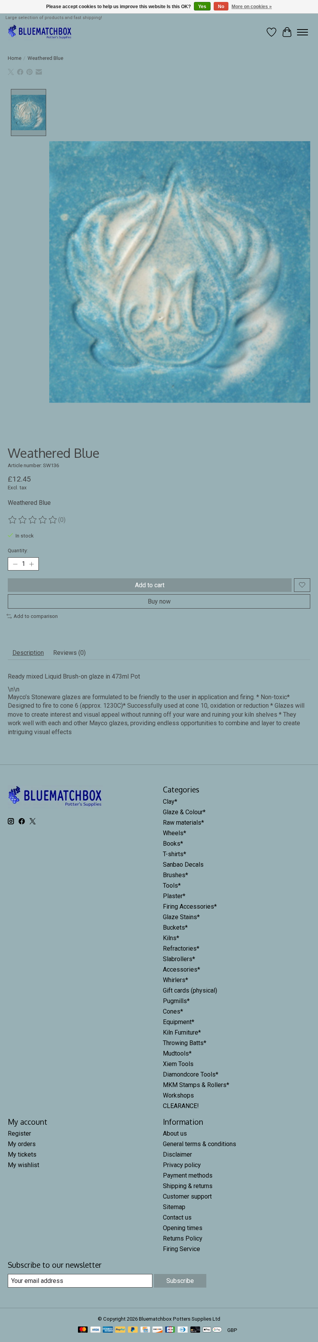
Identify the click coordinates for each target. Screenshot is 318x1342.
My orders (22, 1144)
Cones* (173, 1011)
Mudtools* (177, 1053)
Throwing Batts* (184, 1043)
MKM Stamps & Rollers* (196, 1085)
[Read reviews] (33, 520)
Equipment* (178, 1022)
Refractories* (181, 948)
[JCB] (170, 1330)
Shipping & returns (188, 1186)
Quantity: (18, 550)
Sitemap (174, 1207)
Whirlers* (175, 980)
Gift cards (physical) (190, 990)
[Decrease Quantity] (15, 564)
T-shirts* (174, 854)
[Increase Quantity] (31, 564)
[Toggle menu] (302, 32)
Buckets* (175, 927)
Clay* (170, 801)
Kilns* (171, 938)
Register (19, 1133)
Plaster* (174, 896)
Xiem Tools (178, 1064)
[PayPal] (120, 1330)
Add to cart (149, 585)
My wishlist (23, 1165)
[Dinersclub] (183, 1330)
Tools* (172, 885)
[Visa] (95, 1330)
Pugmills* (176, 1001)
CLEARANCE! (181, 1106)
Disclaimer (177, 1154)
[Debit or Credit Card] (195, 1330)
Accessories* (181, 969)
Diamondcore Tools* (190, 1074)
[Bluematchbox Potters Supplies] (40, 32)
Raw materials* (183, 822)
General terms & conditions (199, 1144)
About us (175, 1133)
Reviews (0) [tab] (69, 652)
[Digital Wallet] (212, 1330)
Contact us (177, 1217)
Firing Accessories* (190, 906)
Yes (202, 6)
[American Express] (108, 1330)
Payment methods (188, 1175)
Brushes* (175, 875)
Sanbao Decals (183, 864)
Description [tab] (28, 652)
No (221, 6)
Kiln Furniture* (182, 1032)
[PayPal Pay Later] (133, 1330)
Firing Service (181, 1249)
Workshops (178, 1095)
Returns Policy (182, 1238)
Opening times (182, 1228)
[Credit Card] (145, 1330)
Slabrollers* (179, 959)
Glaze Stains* (181, 917)
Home (14, 58)
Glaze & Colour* (184, 812)
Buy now (159, 601)
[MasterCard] (83, 1330)
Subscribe (180, 1280)
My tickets (22, 1154)
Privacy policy (182, 1165)
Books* (173, 843)
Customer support (187, 1196)
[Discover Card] (157, 1330)
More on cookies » (252, 6)
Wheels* (174, 833)
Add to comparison (36, 616)
